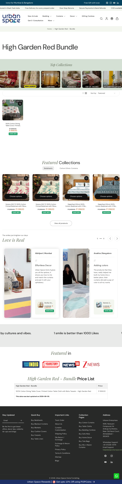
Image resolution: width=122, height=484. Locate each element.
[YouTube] (114, 2)
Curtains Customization (60, 429)
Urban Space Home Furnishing (67, 478)
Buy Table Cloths (85, 426)
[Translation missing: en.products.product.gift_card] (111, 18)
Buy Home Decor (85, 437)
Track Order (59, 420)
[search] (101, 18)
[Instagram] (110, 2)
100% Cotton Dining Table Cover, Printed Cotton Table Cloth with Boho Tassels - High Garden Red (13, 125)
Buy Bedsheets (37, 420)
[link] (30, 364)
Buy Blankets (36, 428)
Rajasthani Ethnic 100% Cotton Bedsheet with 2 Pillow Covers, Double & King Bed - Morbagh (106, 205)
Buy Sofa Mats (84, 434)
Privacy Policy (60, 449)
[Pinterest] (107, 2)
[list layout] (83, 93)
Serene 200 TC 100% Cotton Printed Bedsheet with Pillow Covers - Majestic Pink (16, 205)
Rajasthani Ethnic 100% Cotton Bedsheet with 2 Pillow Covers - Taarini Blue (76, 205)
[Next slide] (117, 238)
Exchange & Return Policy (62, 444)
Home (49, 29)
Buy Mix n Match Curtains (85, 446)
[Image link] (9, 79)
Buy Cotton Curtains (86, 423)
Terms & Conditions (62, 453)
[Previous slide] (110, 238)
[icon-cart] (117, 18)
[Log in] (106, 18)
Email (6, 420)
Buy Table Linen (37, 439)
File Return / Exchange (59, 438)
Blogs (57, 461)
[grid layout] (85, 93)
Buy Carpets (36, 435)
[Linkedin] (118, 2)
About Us (58, 424)
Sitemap (58, 457)
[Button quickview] (20, 103)
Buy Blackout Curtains (39, 424)
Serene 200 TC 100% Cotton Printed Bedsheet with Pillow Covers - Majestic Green (46, 205)
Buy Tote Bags (84, 441)
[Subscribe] (21, 420)
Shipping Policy (61, 434)
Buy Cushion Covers (38, 431)
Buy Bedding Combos (87, 430)
